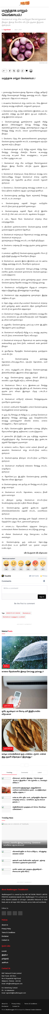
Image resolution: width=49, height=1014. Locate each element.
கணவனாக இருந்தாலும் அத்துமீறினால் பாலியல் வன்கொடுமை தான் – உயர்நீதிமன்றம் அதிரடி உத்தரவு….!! (29, 790)
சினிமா (6, 666)
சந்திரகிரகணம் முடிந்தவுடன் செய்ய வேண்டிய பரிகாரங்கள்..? (29, 808)
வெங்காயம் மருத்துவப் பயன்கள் (14, 617)
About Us (5, 925)
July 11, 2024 (18, 29)
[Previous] (22, 765)
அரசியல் (5, 962)
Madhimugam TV (11, 1009)
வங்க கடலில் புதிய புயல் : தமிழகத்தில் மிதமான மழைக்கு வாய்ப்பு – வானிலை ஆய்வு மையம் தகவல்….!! (30, 799)
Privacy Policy (6, 928)
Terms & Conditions (8, 932)
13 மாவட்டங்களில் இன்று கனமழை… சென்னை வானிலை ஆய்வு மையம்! (21, 844)
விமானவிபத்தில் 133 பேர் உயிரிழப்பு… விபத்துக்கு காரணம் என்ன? (29, 852)
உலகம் (4, 951)
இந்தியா (5, 955)
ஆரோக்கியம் (8, 706)
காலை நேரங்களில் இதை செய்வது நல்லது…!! (23, 671)
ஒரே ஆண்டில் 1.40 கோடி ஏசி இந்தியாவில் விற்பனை (21, 713)
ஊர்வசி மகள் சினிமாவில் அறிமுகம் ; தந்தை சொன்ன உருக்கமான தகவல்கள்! (29, 861)
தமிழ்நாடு (5, 958)
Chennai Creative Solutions (33, 1009)
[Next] (26, 765)
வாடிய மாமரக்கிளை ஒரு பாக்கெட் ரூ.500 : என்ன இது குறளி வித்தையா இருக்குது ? (24, 755)
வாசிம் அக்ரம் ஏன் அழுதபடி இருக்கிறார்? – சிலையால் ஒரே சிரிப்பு (28, 870)
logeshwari (7, 29)
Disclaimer (5, 936)
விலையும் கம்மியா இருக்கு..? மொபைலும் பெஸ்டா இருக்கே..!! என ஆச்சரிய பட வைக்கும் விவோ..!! (30, 780)
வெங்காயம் (27, 613)
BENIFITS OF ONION (13, 613)
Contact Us (5, 940)
